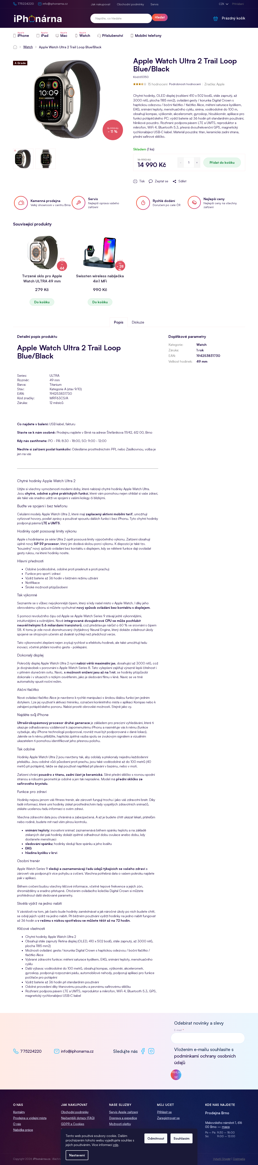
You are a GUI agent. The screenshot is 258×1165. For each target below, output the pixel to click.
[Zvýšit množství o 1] (197, 162)
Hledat (160, 17)
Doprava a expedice (123, 1118)
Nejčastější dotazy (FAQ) (78, 1118)
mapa (226, 1127)
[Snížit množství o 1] (181, 162)
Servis (154, 4)
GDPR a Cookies (72, 1124)
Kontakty (19, 1112)
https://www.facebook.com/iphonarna (143, 1051)
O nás (17, 1124)
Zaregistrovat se (168, 1118)
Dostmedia (239, 1158)
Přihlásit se (176, 1074)
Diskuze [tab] (138, 322)
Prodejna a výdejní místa (30, 1118)
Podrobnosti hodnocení (185, 84)
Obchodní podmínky (130, 4)
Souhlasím (181, 1138)
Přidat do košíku (222, 162)
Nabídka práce (23, 1130)
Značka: (214, 84)
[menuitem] (20, 35)
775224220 (31, 1051)
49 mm (201, 361)
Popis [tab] (118, 322)
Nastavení (77, 1155)
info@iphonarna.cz (77, 1051)
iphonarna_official (151, 1051)
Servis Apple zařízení (123, 1112)
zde (115, 1145)
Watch (201, 345)
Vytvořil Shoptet (221, 1158)
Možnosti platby (120, 1124)
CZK (222, 4)
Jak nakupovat (100, 4)
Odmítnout (155, 1138)
